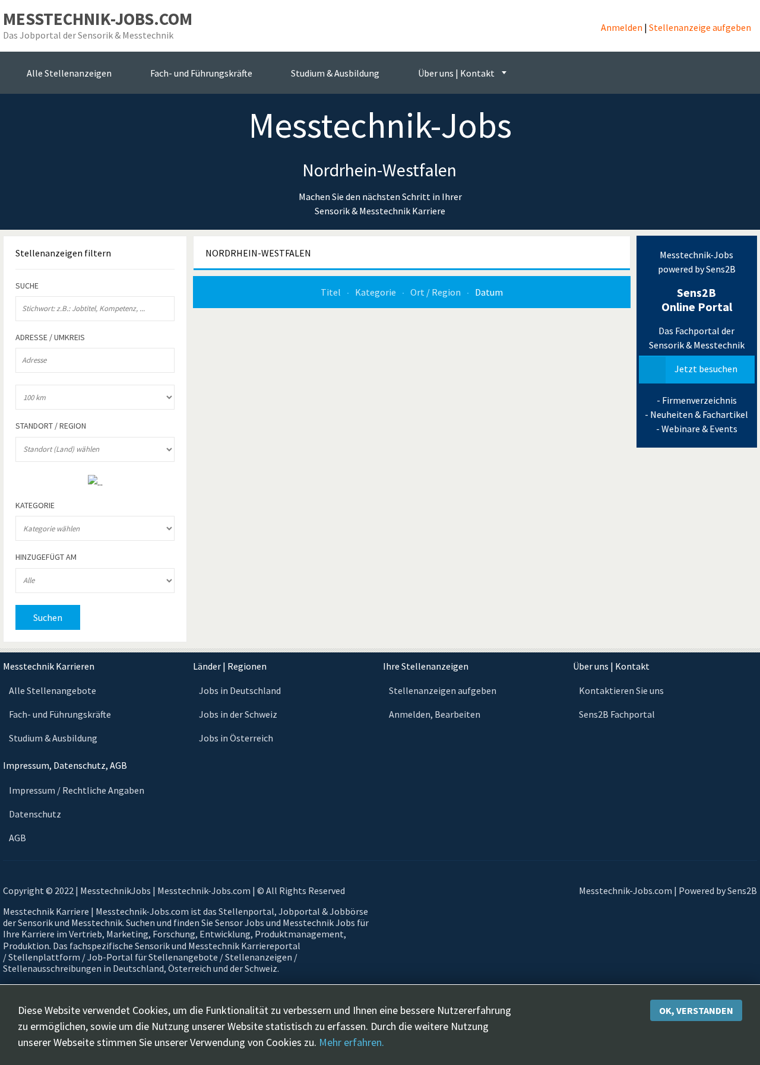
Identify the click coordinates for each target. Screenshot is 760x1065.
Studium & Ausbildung (53, 738)
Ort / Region (436, 292)
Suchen (47, 617)
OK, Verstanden (696, 1010)
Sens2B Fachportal (617, 714)
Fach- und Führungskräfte (60, 714)
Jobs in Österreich (236, 738)
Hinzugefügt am (46, 557)
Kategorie (376, 292)
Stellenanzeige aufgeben (700, 27)
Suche (27, 285)
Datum (489, 292)
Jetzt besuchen (705, 369)
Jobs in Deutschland (240, 690)
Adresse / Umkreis (50, 337)
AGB (17, 838)
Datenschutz (35, 814)
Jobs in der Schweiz (238, 714)
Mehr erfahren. (351, 1042)
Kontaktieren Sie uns (621, 690)
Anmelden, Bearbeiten (434, 714)
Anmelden (621, 27)
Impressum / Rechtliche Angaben (76, 790)
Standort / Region (50, 425)
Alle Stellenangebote (52, 690)
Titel (332, 292)
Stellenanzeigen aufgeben (442, 690)
